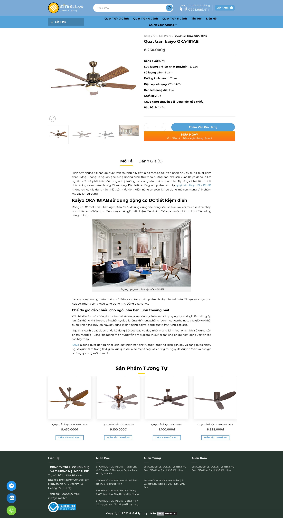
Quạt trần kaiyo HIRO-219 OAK (69, 424)
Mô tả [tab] (126, 161)
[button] (52, 119)
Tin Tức (196, 18)
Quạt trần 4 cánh (145, 18)
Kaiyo (75, 344)
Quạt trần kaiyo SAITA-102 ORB (215, 424)
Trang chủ (149, 36)
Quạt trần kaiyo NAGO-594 (166, 424)
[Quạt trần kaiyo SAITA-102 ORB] (215, 397)
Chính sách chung (161, 24)
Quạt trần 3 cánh (116, 18)
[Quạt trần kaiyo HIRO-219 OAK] (69, 397)
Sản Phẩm (165, 36)
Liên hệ (211, 18)
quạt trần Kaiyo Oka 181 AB (193, 185)
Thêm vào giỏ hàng (203, 127)
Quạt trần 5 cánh (174, 18)
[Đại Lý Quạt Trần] (65, 7)
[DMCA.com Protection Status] (167, 513)
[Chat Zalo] (11, 498)
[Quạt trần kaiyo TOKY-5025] (118, 397)
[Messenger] (11, 486)
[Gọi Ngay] (11, 510)
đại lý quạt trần (144, 513)
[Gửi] (169, 8)
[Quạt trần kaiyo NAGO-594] (166, 397)
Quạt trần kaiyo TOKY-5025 (118, 424)
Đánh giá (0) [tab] (150, 161)
